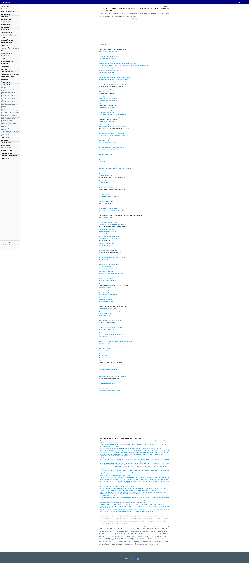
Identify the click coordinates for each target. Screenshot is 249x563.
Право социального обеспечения (9, 71)
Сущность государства (104, 91)
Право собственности (6, 69)
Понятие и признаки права (105, 154)
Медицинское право (6, 47)
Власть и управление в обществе (107, 72)
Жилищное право (5, 26)
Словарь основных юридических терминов (109, 390)
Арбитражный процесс (6, 13)
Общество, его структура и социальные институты (111, 70)
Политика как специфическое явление (108, 131)
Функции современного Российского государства (111, 117)
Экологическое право (6, 150)
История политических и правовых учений (141, 518)
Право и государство (104, 180)
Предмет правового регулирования (107, 231)
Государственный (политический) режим (109, 103)
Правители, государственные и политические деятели (131, 520)
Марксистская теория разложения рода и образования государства (115, 77)
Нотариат (3, 58)
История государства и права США (10, 111)
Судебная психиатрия (6, 81)
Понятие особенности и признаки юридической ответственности (115, 364)
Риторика (3, 77)
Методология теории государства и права (109, 56)
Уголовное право (5, 140)
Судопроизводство (5, 82)
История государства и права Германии (154, 515)
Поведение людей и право (105, 348)
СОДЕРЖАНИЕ (102, 44)
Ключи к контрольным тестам (106, 392)
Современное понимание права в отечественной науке (112, 152)
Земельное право (5, 29)
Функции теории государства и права (108, 58)
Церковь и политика (104, 140)
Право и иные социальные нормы (107, 173)
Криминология (4, 45)
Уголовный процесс (6, 142)
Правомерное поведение (105, 353)
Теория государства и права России (10, 131)
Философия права (5, 134)
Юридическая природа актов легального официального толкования (115, 341)
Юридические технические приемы (107, 280)
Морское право (4, 52)
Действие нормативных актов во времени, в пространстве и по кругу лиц (117, 262)
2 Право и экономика (104, 182)
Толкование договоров (104, 343)
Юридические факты (104, 304)
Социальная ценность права (105, 175)
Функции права (102, 161)
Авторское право (5, 5)
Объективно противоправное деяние (108, 357)
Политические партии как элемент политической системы (113, 135)
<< (245, 3)
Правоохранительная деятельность (10, 74)
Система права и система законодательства (109, 212)
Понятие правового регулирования (107, 229)
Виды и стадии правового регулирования (109, 236)
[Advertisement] (10, 179)
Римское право (5, 121)
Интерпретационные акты (105, 339)
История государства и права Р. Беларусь (152, 516)
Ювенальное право (5, 152)
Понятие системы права (105, 203)
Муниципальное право (6, 53)
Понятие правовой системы (106, 217)
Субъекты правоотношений (105, 297)
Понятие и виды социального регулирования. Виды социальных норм (116, 168)
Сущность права (103, 156)
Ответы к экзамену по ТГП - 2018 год (109, 446)
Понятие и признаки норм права (106, 243)
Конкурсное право (5, 39)
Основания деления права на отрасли (108, 208)
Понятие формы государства (106, 96)
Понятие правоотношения (105, 287)
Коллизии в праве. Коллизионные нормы (109, 264)
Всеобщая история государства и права (109, 515)
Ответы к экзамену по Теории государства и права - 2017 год (115, 475)
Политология (4, 64)
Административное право (7, 9)
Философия (3, 144)
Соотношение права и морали (106, 170)
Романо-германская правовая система (108, 219)
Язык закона (102, 276)
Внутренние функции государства (107, 110)
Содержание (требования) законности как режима (111, 381)
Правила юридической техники (106, 283)
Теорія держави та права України (9, 132)
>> (248, 3)
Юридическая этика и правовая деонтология (135, 544)
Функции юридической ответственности (109, 369)
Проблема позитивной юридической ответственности (112, 376)
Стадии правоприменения (105, 315)
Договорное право (5, 24)
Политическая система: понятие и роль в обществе (111, 133)
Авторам (126, 558)
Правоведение (4, 73)
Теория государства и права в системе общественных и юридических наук (117, 63)
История (3, 37)
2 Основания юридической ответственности (110, 367)
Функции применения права (105, 313)
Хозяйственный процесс (7, 148)
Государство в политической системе (108, 142)
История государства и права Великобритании (131, 515)
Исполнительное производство (9, 35)
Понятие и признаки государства (107, 89)
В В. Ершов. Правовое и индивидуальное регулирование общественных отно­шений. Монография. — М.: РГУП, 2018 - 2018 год (130, 448)
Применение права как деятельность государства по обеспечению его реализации (119, 311)
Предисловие (102, 47)
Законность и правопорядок (106, 388)
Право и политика (103, 184)
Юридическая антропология (8, 135)
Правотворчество (103, 259)
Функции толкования (104, 336)
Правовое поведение (104, 350)
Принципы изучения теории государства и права (111, 61)
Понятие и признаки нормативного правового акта (111, 255)
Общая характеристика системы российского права (111, 210)
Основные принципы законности (107, 383)
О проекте (126, 555)
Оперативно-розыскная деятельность (124, 536)
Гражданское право (6, 21)
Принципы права (103, 159)
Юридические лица (5, 158)
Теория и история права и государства (110, 541)
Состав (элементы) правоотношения (108, 294)
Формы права (102, 163)
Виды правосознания (104, 194)
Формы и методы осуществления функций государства (112, 114)
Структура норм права (104, 245)
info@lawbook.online (6, 244)
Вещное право (4, 16)
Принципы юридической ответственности (109, 371)
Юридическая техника (6, 153)
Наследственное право (6, 56)
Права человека (5, 66)
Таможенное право (5, 84)
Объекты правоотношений (105, 299)
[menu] (1, 2)
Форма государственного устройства (108, 100)
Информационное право (7, 34)
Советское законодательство (8, 123)
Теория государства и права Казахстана (109, 521)
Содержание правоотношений (106, 301)
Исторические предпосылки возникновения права (111, 147)
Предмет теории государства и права (108, 54)
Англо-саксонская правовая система (108, 222)
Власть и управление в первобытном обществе (110, 75)
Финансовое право (5, 145)
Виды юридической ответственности (108, 374)
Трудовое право (5, 137)
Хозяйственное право (6, 147)
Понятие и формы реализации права (108, 308)
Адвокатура (4, 8)
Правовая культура (103, 198)
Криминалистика (5, 43)
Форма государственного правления (108, 98)
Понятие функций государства (106, 107)
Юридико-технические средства (107, 278)
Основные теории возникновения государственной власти (113, 79)
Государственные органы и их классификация (110, 124)
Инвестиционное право (6, 32)
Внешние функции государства (106, 112)
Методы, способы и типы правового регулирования (111, 233)
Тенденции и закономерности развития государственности (113, 84)
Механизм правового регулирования (108, 238)
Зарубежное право (5, 27)
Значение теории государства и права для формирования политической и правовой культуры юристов (124, 65)
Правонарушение (103, 355)
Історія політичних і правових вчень (10, 117)
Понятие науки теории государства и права (109, 51)
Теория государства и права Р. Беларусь (130, 521)
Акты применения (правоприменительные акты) (111, 318)
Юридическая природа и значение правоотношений (111, 290)
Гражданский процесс (6, 19)
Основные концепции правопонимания (108, 149)
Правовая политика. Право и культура (108, 187)
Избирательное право (6, 30)
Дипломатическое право (7, 22)
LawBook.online (7, 2)
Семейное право (5, 79)
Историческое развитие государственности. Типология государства (116, 82)
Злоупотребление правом (105, 360)
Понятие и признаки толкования (106, 325)
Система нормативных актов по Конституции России (112, 257)
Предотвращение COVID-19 (7, 76)
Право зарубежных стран (7, 68)
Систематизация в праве (105, 266)
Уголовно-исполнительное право (9, 139)
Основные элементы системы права (108, 205)
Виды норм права (103, 248)
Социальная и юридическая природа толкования (110, 327)
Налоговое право (5, 55)
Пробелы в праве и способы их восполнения (110, 320)
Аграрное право (5, 6)
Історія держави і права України (9, 115)
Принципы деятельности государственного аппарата (112, 126)
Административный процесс (8, 11)
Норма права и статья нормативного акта (109, 250)
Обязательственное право (7, 60)
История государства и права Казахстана (130, 516)
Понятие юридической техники (106, 271)
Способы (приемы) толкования (106, 329)
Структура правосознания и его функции (109, 196)
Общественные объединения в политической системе (112, 138)
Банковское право (5, 14)
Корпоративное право (6, 42)
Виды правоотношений (104, 292)
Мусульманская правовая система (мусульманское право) (113, 224)
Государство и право (6, 18)
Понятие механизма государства (107, 121)
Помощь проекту (238, 2)
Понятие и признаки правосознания (107, 191)
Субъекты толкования (104, 332)
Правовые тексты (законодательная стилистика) (111, 273)
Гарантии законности (104, 385)
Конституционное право (7, 40)
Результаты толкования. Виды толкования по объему (112, 334)
